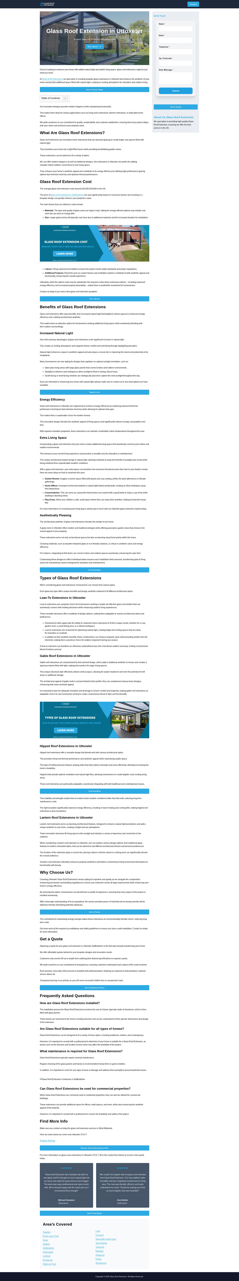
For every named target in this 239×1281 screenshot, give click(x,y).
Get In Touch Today (94, 90)
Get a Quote (93, 47)
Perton (98, 1259)
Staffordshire (48, 1248)
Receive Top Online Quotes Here (94, 1148)
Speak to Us (95, 392)
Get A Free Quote (94, 1213)
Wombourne (101, 1263)
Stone (45, 1240)
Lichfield (46, 1256)
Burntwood (47, 1260)
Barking (51, 1141)
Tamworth (100, 1247)
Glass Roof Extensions (52, 79)
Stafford (46, 1244)
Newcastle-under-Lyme (106, 1239)
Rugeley (43, 1141)
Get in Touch (94, 912)
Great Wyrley (101, 1243)
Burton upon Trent (51, 1236)
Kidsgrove (100, 1255)
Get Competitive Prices (94, 988)
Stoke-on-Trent (49, 1264)
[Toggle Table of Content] (64, 98)
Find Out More (95, 570)
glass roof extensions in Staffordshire (67, 195)
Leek (98, 1231)
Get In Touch (175, 107)
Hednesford (48, 1252)
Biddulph (100, 1251)
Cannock (100, 1235)
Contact (193, 4)
